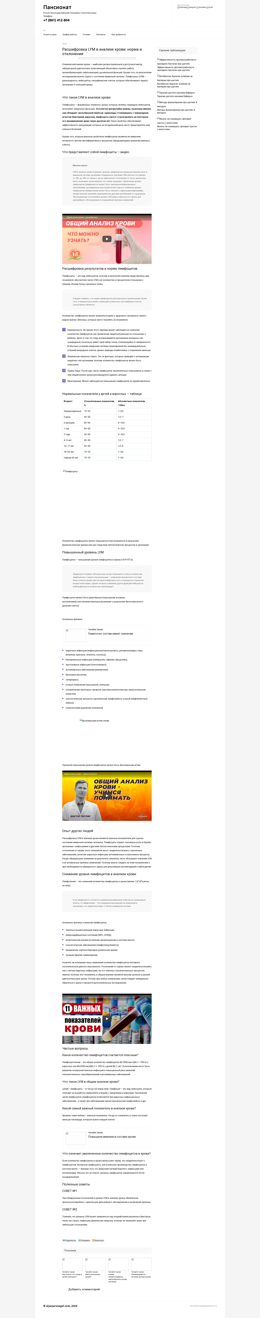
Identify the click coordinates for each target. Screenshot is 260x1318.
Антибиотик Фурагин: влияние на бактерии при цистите (173, 85)
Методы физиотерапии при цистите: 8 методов (176, 111)
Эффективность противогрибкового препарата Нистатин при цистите (175, 68)
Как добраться (118, 34)
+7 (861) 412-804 (56, 20)
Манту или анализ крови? (92, 1275)
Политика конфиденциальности (203, 1306)
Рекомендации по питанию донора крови (141, 1275)
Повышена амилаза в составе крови (112, 1136)
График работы (70, 34)
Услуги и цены (50, 34)
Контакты (100, 34)
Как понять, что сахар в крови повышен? (72, 1275)
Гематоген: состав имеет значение (110, 633)
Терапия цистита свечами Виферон (174, 96)
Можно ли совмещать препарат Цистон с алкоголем (177, 128)
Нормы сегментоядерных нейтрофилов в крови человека (117, 1278)
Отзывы (86, 34)
